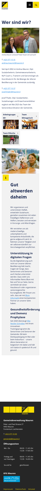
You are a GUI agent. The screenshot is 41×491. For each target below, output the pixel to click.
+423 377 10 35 (9, 59)
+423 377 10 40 (11, 434)
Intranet (31, 489)
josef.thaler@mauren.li (11, 92)
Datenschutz (20, 489)
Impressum (8, 489)
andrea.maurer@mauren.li (13, 63)
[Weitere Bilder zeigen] (11, 124)
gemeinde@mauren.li (11, 439)
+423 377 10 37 (9, 88)
